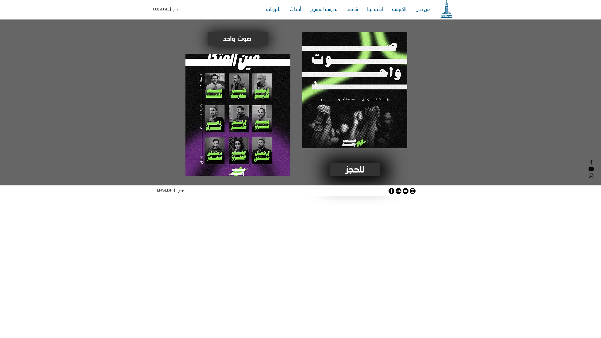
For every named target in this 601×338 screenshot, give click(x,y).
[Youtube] (405, 191)
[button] (421, 9)
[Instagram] (591, 176)
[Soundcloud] (398, 191)
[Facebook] (591, 162)
